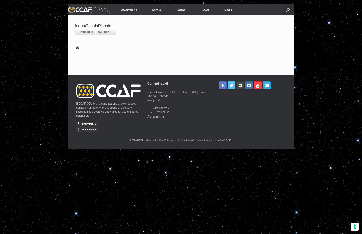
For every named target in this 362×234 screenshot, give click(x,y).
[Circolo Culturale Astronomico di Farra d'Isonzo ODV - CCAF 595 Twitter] (231, 85)
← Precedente (85, 31)
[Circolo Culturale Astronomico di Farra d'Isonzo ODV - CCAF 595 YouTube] (258, 85)
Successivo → (106, 31)
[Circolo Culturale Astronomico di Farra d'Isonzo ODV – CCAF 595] (89, 9)
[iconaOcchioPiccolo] (77, 49)
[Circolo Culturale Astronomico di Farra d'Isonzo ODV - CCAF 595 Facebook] (223, 85)
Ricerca (180, 10)
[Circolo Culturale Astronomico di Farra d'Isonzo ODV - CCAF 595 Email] (267, 85)
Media (228, 10)
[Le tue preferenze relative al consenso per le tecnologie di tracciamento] (355, 227)
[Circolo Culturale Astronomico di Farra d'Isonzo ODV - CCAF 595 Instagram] (249, 85)
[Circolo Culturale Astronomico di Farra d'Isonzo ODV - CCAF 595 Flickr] (240, 85)
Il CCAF (205, 10)
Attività (156, 10)
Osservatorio (129, 10)
